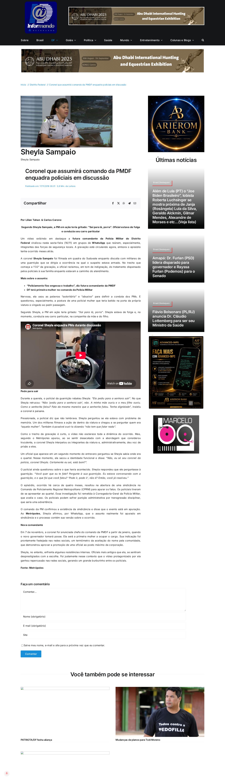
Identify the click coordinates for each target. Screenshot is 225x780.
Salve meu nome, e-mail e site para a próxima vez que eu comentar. (64, 645)
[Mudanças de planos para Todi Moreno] (160, 688)
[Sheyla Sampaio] (66, 96)
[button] (203, 40)
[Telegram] (129, 203)
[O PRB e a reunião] (65, 753)
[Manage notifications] (6, 773)
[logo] (41, 2)
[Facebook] (113, 203)
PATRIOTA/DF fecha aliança (36, 739)
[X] (118, 203)
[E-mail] (135, 203)
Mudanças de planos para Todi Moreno (138, 739)
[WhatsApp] (123, 203)
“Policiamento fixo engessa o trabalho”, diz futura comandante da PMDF (71, 285)
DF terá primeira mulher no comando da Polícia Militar (60, 289)
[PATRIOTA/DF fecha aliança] (65, 688)
